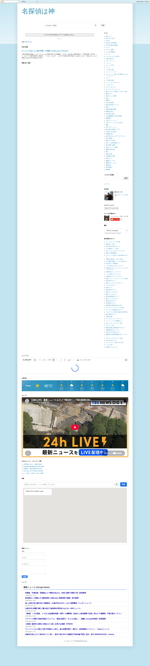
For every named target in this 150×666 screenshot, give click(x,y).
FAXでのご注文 (110, 38)
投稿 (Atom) (28, 42)
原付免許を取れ (110, 114)
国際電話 (108, 118)
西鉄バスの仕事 (110, 140)
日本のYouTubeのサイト (113, 332)
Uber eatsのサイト (111, 340)
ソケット (108, 63)
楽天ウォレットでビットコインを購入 (117, 278)
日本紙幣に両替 (110, 156)
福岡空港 (108, 165)
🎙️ (117, 484)
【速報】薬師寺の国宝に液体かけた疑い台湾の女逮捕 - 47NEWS (49, 624)
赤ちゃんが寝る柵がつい (113, 143)
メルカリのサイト (111, 285)
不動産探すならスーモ (112, 330)
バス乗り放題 (110, 80)
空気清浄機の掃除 (111, 109)
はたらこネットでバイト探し (114, 323)
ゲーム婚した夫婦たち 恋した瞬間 (33, 473)
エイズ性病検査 (110, 52)
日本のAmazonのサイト (113, 246)
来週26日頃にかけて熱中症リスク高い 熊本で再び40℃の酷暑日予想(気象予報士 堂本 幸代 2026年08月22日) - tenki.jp (69, 634)
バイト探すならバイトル (113, 274)
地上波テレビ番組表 (112, 263)
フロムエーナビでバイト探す (114, 338)
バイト (108, 78)
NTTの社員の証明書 (111, 45)
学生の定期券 (110, 102)
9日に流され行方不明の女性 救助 (33, 471)
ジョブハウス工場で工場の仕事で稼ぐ (117, 312)
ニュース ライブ (111, 72)
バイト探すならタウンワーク (114, 266)
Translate (118, 233)
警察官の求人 (110, 111)
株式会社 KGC (110, 244)
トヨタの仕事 (110, 70)
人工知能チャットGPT (112, 248)
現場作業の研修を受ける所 (114, 305)
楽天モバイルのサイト (112, 292)
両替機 (108, 169)
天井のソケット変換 (112, 147)
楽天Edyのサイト (111, 280)
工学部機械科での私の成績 (114, 116)
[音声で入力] (95, 25)
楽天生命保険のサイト (112, 296)
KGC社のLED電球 (111, 43)
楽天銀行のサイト (111, 303)
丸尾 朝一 (120, 192)
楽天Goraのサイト (111, 301)
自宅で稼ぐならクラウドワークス (116, 136)
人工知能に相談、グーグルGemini (116, 261)
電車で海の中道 (110, 149)
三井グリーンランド (112, 120)
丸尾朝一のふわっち (112, 347)
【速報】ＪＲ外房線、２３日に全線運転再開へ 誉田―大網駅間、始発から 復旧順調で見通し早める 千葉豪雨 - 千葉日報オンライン (73, 613)
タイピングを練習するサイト (114, 310)
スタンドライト (110, 61)
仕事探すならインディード (114, 272)
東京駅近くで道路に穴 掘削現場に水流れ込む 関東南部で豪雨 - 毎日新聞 (52, 598)
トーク (108, 67)
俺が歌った (109, 93)
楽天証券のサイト (111, 289)
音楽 (107, 98)
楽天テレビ (109, 287)
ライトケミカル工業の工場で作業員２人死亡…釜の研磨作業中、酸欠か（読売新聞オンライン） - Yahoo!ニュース (67, 629)
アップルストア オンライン (114, 318)
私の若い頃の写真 (111, 131)
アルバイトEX (110, 325)
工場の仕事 (109, 316)
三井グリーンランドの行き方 (114, 122)
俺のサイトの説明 (111, 96)
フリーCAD (109, 345)
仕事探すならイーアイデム (114, 276)
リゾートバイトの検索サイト (114, 321)
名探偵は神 (38, 11)
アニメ (108, 47)
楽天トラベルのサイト (112, 298)
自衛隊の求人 (110, 134)
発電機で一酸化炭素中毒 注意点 (32, 469)
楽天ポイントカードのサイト (114, 283)
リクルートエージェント (113, 89)
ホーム (60, 38)
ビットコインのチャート (113, 82)
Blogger (85, 641)
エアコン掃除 (110, 49)
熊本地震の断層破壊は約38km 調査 (33, 466)
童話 (107, 151)
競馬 (107, 107)
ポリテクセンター (111, 87)
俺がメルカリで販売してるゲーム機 (116, 91)
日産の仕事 (109, 154)
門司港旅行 (109, 167)
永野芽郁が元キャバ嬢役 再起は (32, 464)
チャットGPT (110, 65)
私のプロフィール (111, 127)
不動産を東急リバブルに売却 (114, 259)
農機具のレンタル (111, 163)
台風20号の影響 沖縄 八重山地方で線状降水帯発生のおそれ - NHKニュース (53, 608)
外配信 (108, 100)
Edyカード (109, 36)
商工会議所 (109, 138)
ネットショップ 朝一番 (113, 242)
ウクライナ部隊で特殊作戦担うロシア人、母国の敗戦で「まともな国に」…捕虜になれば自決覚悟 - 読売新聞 (65, 619)
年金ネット (109, 158)
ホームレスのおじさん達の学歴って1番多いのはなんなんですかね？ (45, 51)
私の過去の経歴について (113, 129)
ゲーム (108, 54)
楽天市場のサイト (111, 314)
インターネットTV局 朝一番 (114, 342)
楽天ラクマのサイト (112, 294)
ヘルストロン (110, 85)
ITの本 (107, 41)
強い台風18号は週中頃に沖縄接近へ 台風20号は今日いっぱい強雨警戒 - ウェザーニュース (58, 603)
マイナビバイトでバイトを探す (115, 307)
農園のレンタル (110, 160)
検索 (102, 25)
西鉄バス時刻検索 (111, 253)
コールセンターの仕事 (112, 56)
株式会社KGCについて (112, 105)
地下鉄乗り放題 (110, 145)
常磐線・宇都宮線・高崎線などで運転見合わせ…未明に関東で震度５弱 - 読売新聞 (55, 593)
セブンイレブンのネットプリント (116, 251)
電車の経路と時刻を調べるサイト (116, 327)
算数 (107, 125)
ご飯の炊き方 (110, 58)
